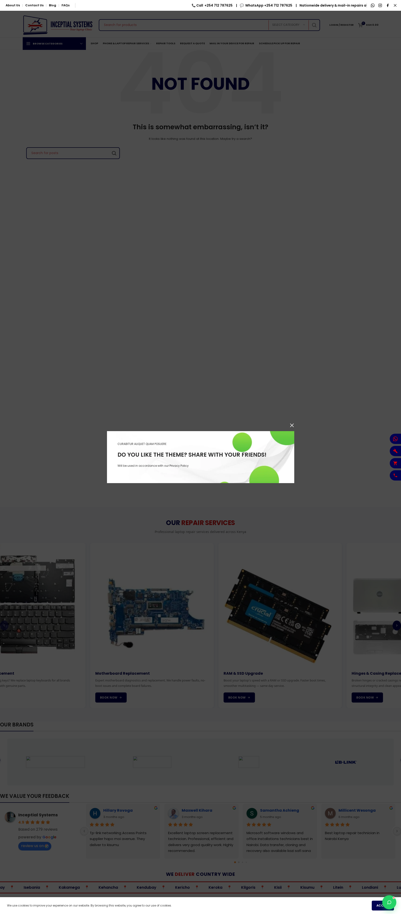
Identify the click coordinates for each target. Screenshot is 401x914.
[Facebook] (388, 5)
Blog (52, 5)
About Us (13, 5)
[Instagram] (380, 5)
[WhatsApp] (373, 5)
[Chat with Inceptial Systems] (389, 902)
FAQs (66, 5)
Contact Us (34, 5)
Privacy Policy (179, 465)
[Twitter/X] (395, 5)
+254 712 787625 (208, 5)
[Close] (292, 425)
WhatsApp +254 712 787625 (258, 5)
